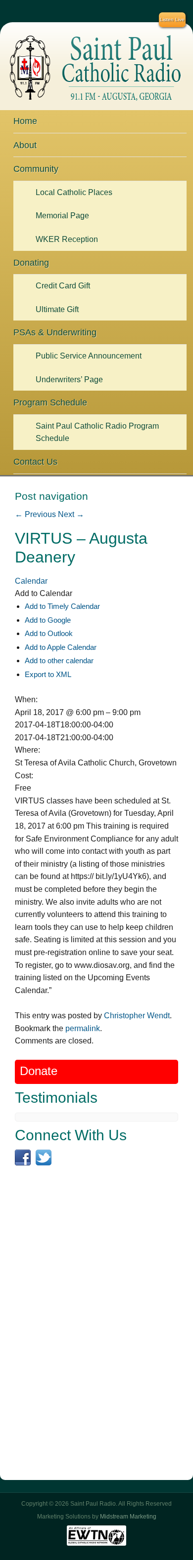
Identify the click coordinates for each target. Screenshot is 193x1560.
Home (25, 121)
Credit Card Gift (63, 285)
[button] (43, 593)
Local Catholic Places (74, 192)
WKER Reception (67, 239)
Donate (38, 1071)
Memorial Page (62, 215)
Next (71, 514)
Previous (35, 514)
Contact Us (35, 462)
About (25, 145)
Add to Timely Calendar (62, 606)
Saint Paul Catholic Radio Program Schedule (97, 432)
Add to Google (48, 620)
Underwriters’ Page (69, 379)
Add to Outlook (49, 633)
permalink (82, 1028)
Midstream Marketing (128, 1516)
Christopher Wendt (137, 1015)
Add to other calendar (59, 660)
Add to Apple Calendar (60, 647)
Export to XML (48, 674)
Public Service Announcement (89, 356)
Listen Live (172, 19)
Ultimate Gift (57, 309)
